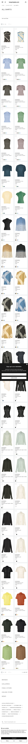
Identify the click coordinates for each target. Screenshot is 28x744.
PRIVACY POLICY (17, 709)
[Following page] (10, 24)
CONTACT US (4, 707)
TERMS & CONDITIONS (6, 709)
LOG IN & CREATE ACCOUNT (8, 703)
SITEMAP (4, 714)
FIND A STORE (7, 688)
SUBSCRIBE (14, 377)
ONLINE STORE (7, 692)
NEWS (4, 696)
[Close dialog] (26, 364)
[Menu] (2, 2)
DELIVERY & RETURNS (6, 705)
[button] (2, 29)
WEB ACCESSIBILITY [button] (15, 711)
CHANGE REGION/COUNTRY (8, 716)
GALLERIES (6, 684)
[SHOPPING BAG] (25, 2)
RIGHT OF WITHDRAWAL (13, 714)
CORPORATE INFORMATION (15, 707)
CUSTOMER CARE (17, 705)
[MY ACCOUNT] (5, 2)
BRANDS (5, 680)
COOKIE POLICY (5, 711)
